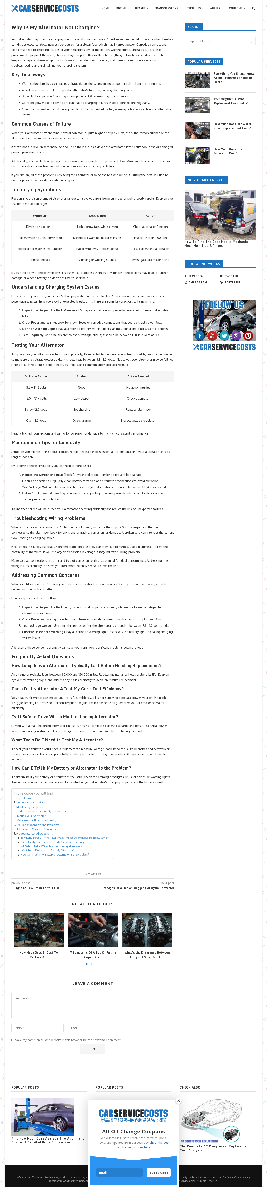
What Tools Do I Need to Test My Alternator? (47, 850)
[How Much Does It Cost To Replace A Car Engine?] (39, 930)
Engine (121, 8)
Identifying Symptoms (30, 807)
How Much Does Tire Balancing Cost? (228, 151)
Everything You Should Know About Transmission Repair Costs (234, 78)
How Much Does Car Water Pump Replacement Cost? (232, 126)
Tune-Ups (194, 8)
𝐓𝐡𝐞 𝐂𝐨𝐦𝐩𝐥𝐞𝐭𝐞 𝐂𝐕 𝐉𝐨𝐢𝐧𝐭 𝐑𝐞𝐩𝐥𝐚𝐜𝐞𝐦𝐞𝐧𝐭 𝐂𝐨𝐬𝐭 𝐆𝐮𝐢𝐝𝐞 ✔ (231, 101)
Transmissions (166, 8)
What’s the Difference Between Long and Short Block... (147, 955)
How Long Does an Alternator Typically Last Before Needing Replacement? (65, 837)
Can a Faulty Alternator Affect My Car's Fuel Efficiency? (53, 842)
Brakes (140, 8)
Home (105, 8)
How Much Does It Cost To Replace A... (39, 955)
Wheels (215, 8)
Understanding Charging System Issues (42, 811)
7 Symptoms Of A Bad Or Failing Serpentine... (93, 955)
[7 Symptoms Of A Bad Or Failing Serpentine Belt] (93, 930)
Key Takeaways (25, 798)
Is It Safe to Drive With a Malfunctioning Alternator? (51, 846)
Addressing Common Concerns (36, 829)
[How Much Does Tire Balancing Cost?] (197, 155)
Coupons (235, 8)
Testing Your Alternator (31, 815)
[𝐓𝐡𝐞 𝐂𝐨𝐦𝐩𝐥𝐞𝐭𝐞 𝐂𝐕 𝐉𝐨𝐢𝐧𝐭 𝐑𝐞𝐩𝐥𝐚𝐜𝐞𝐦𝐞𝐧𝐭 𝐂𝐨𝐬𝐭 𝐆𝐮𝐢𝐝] (197, 105)
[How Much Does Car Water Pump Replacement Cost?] (197, 130)
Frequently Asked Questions (34, 833)
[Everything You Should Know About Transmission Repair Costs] (197, 80)
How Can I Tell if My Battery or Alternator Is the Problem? (55, 854)
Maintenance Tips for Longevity (36, 820)
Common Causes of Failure (33, 802)
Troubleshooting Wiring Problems (37, 824)
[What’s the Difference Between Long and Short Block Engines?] (147, 930)
